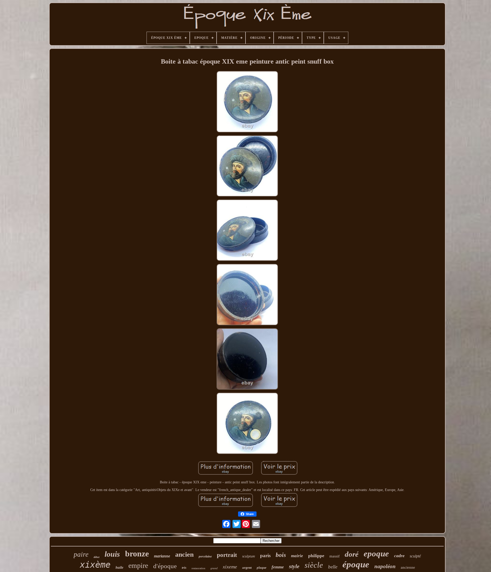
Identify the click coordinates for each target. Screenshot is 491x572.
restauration (198, 568)
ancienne (408, 567)
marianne (162, 556)
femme (278, 567)
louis (112, 554)
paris (265, 555)
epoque (376, 553)
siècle (314, 565)
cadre (399, 555)
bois (281, 555)
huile (119, 567)
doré (352, 554)
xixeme (230, 566)
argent (247, 567)
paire (81, 554)
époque (355, 564)
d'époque (165, 566)
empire (138, 565)
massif (334, 556)
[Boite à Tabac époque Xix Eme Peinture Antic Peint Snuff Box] (247, 102)
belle (332, 566)
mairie (297, 555)
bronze (137, 553)
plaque (261, 567)
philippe (316, 555)
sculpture (248, 556)
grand (214, 568)
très (184, 567)
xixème (95, 564)
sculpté (415, 556)
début (96, 557)
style (294, 566)
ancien (184, 554)
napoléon (385, 566)
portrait (227, 555)
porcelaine (205, 556)
